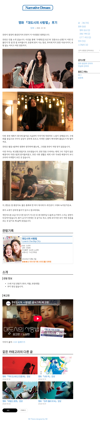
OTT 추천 (85, 37)
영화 (82, 27)
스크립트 (83, 45)
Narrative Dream (37, 7)
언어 (81, 41)
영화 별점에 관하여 (85, 63)
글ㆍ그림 (83, 23)
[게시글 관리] (14, 410)
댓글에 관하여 (83, 66)
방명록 (80, 78)
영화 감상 (85, 30)
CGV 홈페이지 (19, 342)
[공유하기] (11, 410)
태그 (79, 75)
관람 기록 (85, 34)
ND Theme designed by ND (37, 419)
